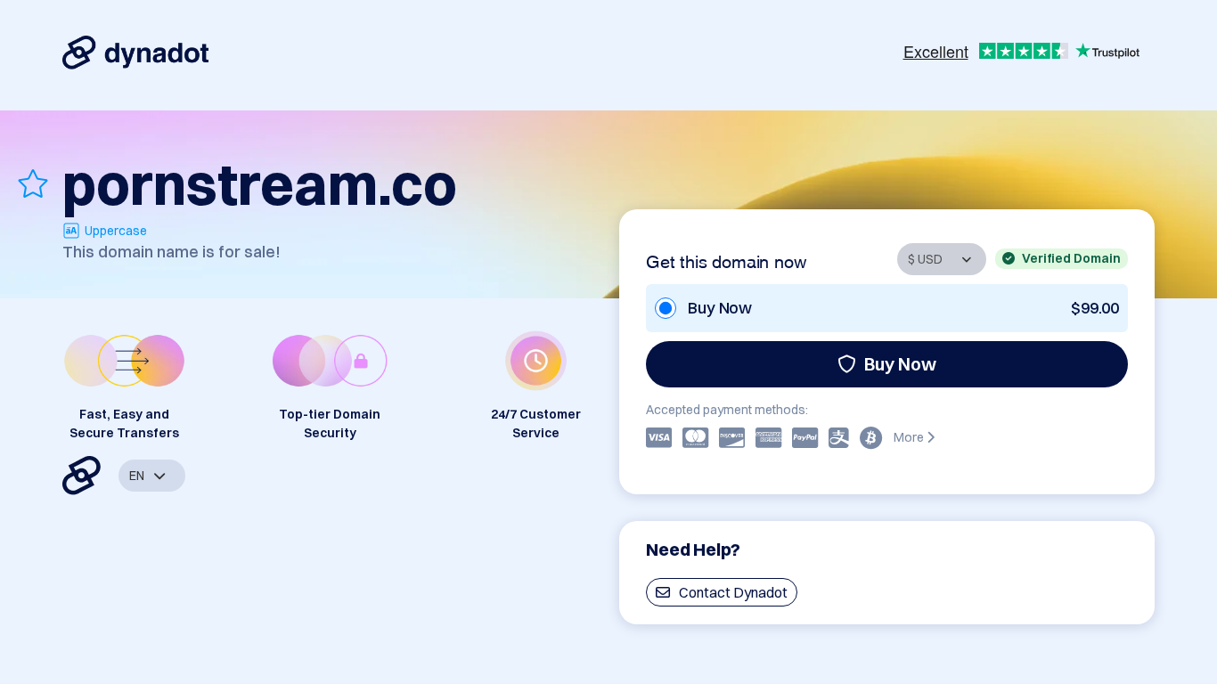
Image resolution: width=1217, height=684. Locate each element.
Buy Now (900, 364)
